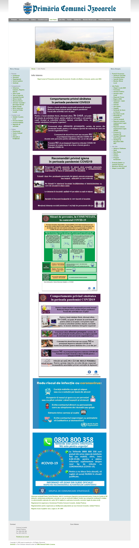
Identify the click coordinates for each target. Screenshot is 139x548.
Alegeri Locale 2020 (118, 168)
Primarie (14, 19)
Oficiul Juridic (17, 99)
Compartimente (24, 19)
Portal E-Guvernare (118, 74)
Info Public (53, 19)
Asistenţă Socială (18, 97)
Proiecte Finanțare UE (105, 19)
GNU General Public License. (46, 544)
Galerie (115, 154)
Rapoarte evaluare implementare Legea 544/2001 (119, 123)
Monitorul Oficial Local (119, 166)
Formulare (116, 90)
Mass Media (117, 152)
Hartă (115, 150)
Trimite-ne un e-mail (22, 537)
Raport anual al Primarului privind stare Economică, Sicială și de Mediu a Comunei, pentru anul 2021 (69, 79)
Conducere (16, 75)
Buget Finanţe (17, 106)
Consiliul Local (43, 19)
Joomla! (12, 544)
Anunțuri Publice (118, 91)
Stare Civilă (16, 93)
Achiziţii (116, 104)
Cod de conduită (118, 119)
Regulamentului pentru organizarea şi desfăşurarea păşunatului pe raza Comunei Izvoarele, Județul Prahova (65, 506)
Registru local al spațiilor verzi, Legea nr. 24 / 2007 (47, 508)
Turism (69, 19)
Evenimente (16, 131)
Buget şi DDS (117, 99)
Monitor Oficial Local (89, 19)
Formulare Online (119, 77)
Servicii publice (18, 81)
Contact (115, 156)
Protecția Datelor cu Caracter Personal (118, 163)
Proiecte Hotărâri (18, 122)
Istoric (15, 135)
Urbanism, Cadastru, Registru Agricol (18, 89)
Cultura (33, 19)
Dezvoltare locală (118, 114)
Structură (16, 77)
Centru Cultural (17, 133)
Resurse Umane (18, 101)
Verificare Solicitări (119, 75)
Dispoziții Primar (118, 97)
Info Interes (117, 106)
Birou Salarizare (18, 108)
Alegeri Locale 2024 (119, 88)
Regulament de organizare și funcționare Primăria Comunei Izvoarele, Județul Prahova (58, 503)
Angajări (116, 108)
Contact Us (77, 19)
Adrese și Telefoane (119, 148)
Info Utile (62, 19)
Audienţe (15, 83)
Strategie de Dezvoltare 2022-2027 (118, 141)
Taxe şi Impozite (18, 95)
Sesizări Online (118, 79)
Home (33, 69)
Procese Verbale (18, 120)
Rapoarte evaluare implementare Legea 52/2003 (119, 128)
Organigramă (17, 79)
